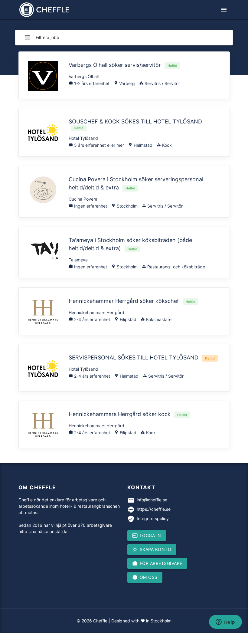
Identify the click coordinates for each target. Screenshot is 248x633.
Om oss (145, 577)
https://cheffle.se (154, 509)
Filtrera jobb (41, 37)
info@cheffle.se (152, 499)
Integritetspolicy (153, 518)
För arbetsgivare (157, 563)
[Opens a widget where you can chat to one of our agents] (225, 622)
